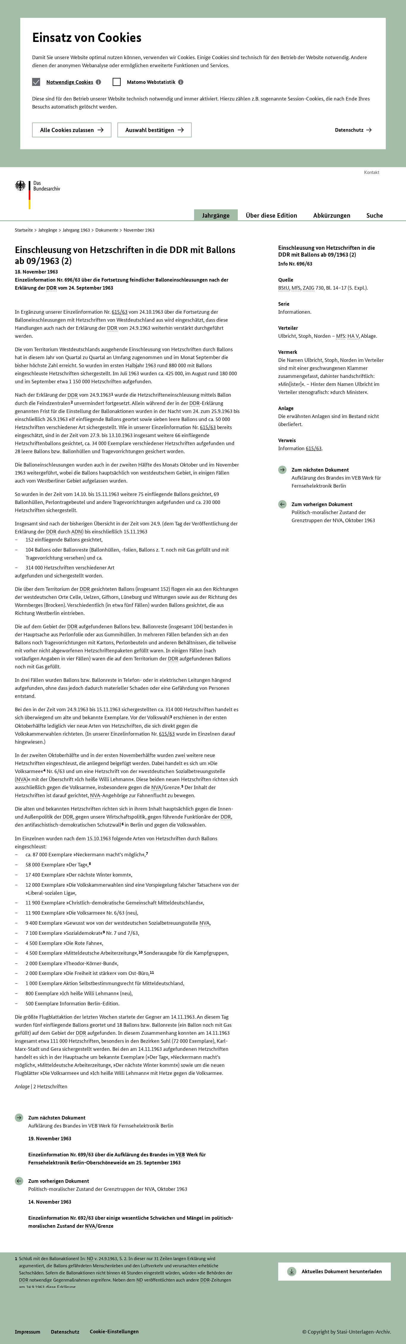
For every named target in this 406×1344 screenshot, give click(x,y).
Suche (374, 215)
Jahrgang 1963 (76, 230)
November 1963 (139, 230)
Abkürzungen (331, 215)
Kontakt (371, 172)
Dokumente (106, 230)
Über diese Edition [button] (271, 215)
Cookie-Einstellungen (114, 1331)
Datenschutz (349, 130)
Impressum (27, 1332)
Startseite (24, 230)
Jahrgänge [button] (216, 215)
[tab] (74, 82)
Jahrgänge (47, 230)
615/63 (314, 448)
